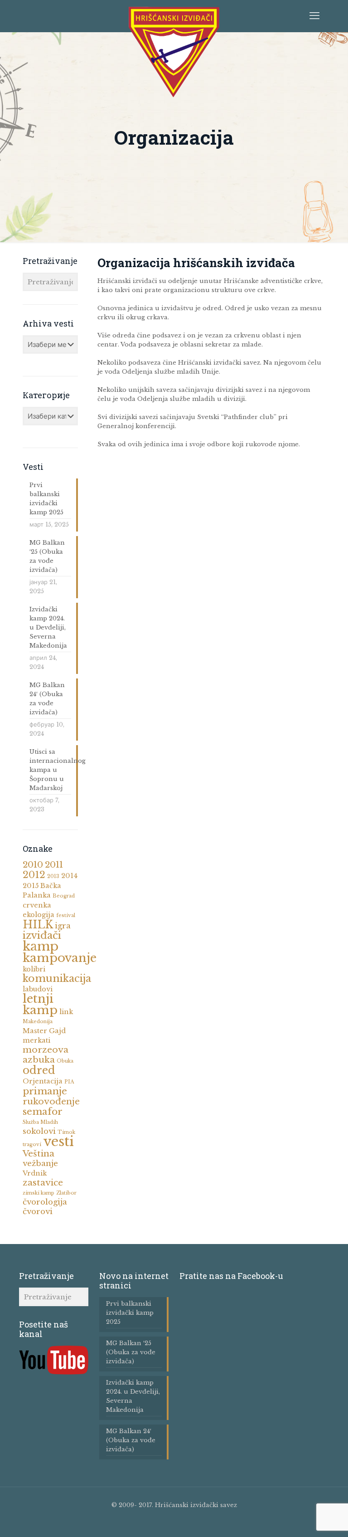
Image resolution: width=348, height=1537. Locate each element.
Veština (38, 1153)
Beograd (64, 896)
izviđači (42, 935)
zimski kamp (38, 1193)
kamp (40, 946)
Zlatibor (66, 1193)
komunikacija (57, 978)
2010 (33, 864)
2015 (31, 886)
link (66, 1012)
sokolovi (39, 1131)
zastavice (43, 1182)
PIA (69, 1082)
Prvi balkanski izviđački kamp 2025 (46, 498)
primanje (45, 1091)
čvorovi (38, 1211)
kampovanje (60, 958)
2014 (69, 876)
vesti (58, 1141)
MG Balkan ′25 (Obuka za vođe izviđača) (47, 556)
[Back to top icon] (311, 1523)
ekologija (38, 915)
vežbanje (40, 1163)
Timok (66, 1132)
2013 (53, 876)
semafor (43, 1111)
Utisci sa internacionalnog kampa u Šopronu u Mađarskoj (50, 770)
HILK (38, 924)
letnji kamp (40, 1004)
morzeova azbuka (45, 1054)
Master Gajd (44, 1031)
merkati (36, 1040)
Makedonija (38, 1022)
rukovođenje (51, 1101)
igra (63, 926)
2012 (34, 875)
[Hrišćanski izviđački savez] (174, 52)
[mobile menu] (314, 16)
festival (65, 915)
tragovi (32, 1144)
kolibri (34, 969)
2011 (54, 864)
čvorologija (45, 1202)
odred (39, 1070)
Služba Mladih (40, 1122)
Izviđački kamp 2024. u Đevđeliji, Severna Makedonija (48, 627)
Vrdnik (35, 1173)
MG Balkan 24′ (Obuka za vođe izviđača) (47, 698)
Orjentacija (43, 1081)
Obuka (65, 1061)
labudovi (38, 989)
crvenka (37, 905)
